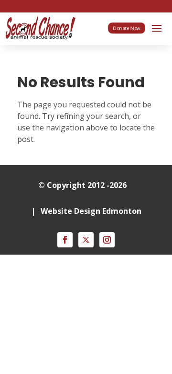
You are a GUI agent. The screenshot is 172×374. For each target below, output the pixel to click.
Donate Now (126, 27)
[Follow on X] (86, 239)
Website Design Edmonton (91, 211)
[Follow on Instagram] (107, 239)
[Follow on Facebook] (65, 239)
